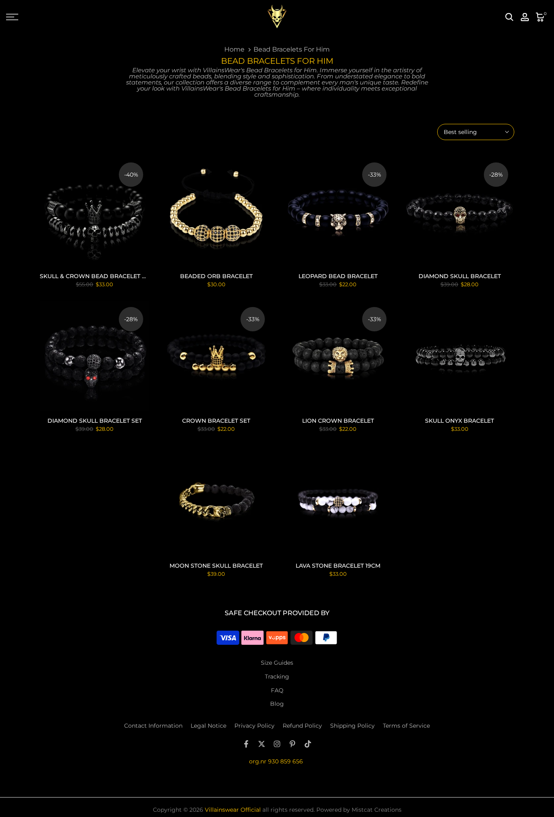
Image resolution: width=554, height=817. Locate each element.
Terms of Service (406, 725)
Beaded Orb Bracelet (216, 276)
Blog (277, 703)
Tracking (277, 676)
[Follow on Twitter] (261, 744)
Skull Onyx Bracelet (459, 420)
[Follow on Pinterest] (292, 744)
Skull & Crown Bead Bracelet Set (96, 276)
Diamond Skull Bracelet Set (94, 420)
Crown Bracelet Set (216, 420)
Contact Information (153, 725)
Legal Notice (208, 725)
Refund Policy (302, 725)
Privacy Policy (254, 725)
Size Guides (277, 662)
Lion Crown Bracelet (338, 420)
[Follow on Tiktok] (307, 744)
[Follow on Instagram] (277, 744)
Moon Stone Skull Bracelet (216, 565)
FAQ (277, 690)
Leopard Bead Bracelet (338, 276)
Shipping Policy (352, 725)
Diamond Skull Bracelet (460, 276)
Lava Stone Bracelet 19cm (338, 565)
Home (234, 49)
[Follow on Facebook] (246, 744)
